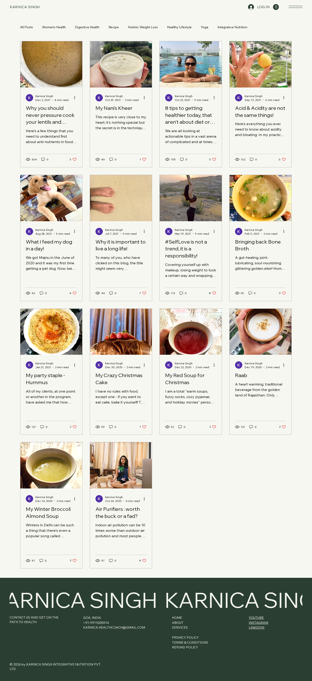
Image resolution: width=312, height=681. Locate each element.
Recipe (113, 27)
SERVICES (180, 627)
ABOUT (177, 623)
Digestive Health (87, 27)
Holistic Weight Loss (143, 27)
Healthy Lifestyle (179, 27)
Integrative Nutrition (232, 27)
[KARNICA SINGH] (156, 599)
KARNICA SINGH (25, 7)
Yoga (204, 27)
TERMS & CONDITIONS (190, 642)
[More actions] (76, 97)
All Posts (26, 27)
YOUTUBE (256, 618)
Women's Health (54, 27)
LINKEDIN (256, 627)
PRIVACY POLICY (185, 637)
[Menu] (295, 6)
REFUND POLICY (185, 647)
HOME (177, 618)
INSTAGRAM (258, 623)
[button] (276, 7)
